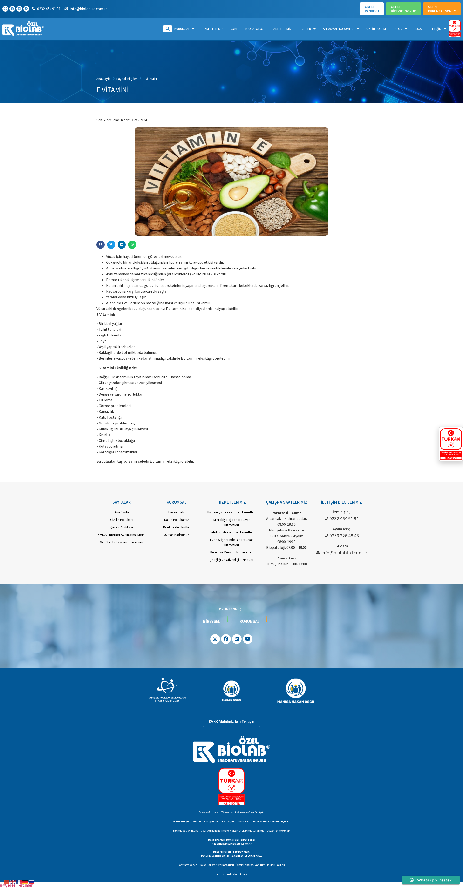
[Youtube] (26, 9)
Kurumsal (182, 29)
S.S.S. (418, 29)
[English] (13, 881)
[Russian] (32, 881)
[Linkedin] (19, 9)
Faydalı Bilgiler (126, 78)
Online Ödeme (377, 29)
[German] (25, 881)
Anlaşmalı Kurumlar (338, 29)
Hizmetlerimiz (213, 29)
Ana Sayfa (103, 78)
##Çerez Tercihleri (17, 885)
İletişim (436, 29)
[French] (19, 881)
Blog (399, 29)
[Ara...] (167, 28)
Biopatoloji (255, 29)
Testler (305, 29)
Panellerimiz (282, 29)
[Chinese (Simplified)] (7, 881)
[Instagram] (5, 9)
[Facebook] (12, 9)
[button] (100, 245)
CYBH (234, 29)
